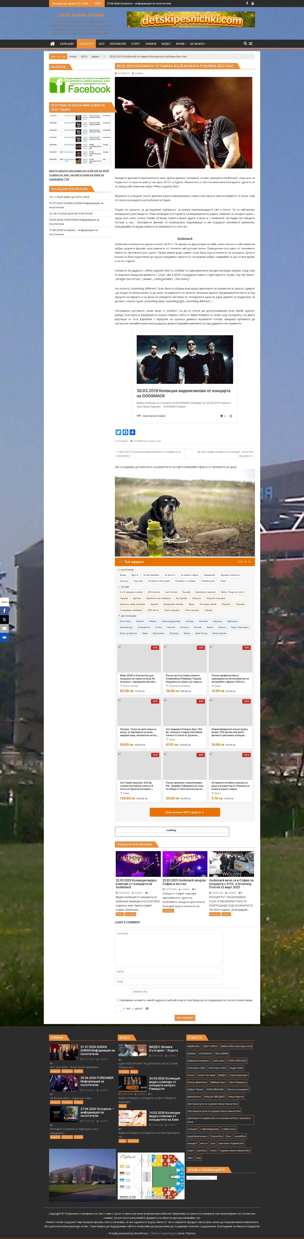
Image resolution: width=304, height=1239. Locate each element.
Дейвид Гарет (218, 1082)
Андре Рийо (236, 1067)
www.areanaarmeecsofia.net (154, 1213)
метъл (204, 1143)
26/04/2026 (127, 1094)
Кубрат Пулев (195, 1089)
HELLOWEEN (221, 1053)
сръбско (202, 1150)
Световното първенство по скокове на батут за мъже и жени (219, 1119)
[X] (4, 619)
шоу (198, 1157)
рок (159, 440)
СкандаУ (192, 1129)
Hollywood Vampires (198, 1060)
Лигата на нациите (238, 1089)
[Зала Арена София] (52, 43)
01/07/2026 (89, 1059)
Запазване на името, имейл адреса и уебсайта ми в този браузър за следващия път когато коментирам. (186, 1000)
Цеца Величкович (197, 1136)
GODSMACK (139, 440)
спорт (190, 1150)
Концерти (123, 440)
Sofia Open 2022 (217, 1067)
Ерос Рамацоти (238, 1082)
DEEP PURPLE (210, 1046)
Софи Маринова (210, 1129)
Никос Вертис (236, 1096)
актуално (55, 1071)
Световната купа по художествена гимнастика (213, 1111)
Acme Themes (186, 1233)
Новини (226, 914)
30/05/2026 (157, 1055)
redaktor (139, 73)
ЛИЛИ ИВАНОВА (215, 1089)
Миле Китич (194, 1096)
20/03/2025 (217, 892)
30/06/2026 (89, 1090)
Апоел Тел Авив (206, 1075)
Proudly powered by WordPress (128, 1233)
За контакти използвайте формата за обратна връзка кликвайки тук (157, 1217)
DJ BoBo (191, 1053)
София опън (229, 1129)
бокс (228, 1136)
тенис (213, 1150)
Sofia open (219, 1060)
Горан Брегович (239, 1075)
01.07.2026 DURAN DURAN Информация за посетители (141, 3)
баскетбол (217, 1136)
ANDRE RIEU (193, 1046)
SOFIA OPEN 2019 (237, 1060)
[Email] (4, 628)
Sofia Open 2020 (196, 1067)
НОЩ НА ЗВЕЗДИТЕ (214, 1096)
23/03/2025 (124, 892)
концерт (151, 440)
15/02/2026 (157, 1124)
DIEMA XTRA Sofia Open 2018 (236, 1046)
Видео (120, 914)
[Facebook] (4, 610)
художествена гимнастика (235, 1150)
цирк (190, 1157)
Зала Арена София (81, 15)
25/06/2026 (89, 1120)
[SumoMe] (4, 637)
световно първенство (231, 1143)
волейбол (240, 1136)
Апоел (190, 1075)
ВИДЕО (222, 1075)
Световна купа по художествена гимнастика (212, 1103)
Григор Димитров (197, 1082)
